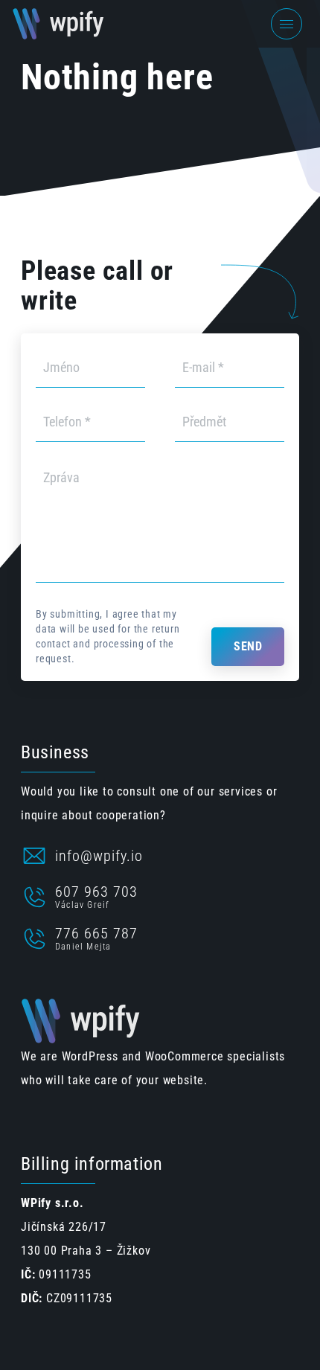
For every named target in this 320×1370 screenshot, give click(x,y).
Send (248, 646)
